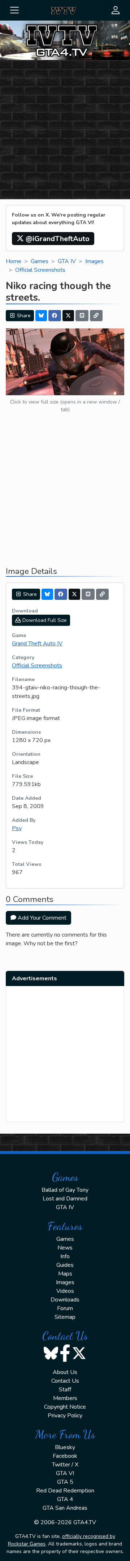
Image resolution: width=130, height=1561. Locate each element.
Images (94, 261)
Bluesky (65, 1447)
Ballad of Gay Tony (65, 1190)
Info (65, 1256)
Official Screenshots (40, 270)
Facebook (65, 1456)
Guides (65, 1265)
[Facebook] (54, 315)
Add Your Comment (41, 918)
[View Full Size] (65, 361)
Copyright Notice (65, 1407)
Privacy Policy (65, 1416)
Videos (65, 1291)
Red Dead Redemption (65, 1491)
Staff (65, 1390)
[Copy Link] (96, 315)
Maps (65, 1274)
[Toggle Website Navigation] (14, 10)
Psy (17, 828)
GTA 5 (65, 1482)
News (65, 1248)
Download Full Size (44, 620)
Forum (65, 1308)
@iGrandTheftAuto (57, 239)
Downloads (65, 1300)
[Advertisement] (65, 131)
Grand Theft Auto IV (37, 643)
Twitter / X (65, 1465)
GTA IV (67, 261)
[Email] (81, 315)
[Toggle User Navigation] (115, 10)
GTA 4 (65, 1499)
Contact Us (65, 1381)
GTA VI (65, 1473)
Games (39, 261)
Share (23, 315)
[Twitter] (68, 315)
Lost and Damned (65, 1199)
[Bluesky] (41, 315)
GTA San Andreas (65, 1508)
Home (13, 261)
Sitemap (65, 1317)
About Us (65, 1372)
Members (65, 1398)
